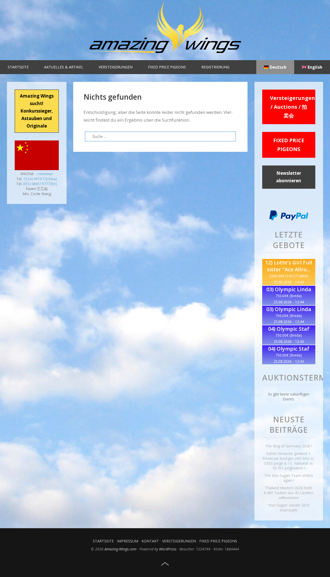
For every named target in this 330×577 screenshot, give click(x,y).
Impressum (127, 541)
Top (165, 564)
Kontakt (150, 541)
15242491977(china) (40, 178)
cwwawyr (45, 173)
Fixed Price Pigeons (167, 67)
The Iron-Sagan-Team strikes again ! (288, 478)
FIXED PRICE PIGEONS (288, 145)
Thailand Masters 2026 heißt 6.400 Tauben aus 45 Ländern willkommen (289, 492)
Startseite (18, 67)
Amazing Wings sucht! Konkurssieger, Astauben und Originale (37, 111)
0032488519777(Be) (40, 183)
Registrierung (215, 67)
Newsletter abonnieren (288, 177)
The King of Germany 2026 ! (288, 446)
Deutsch (277, 67)
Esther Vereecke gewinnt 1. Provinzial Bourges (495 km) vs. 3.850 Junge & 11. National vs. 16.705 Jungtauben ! (288, 461)
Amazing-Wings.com (120, 549)
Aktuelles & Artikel (63, 67)
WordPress (167, 549)
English (314, 67)
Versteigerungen (116, 67)
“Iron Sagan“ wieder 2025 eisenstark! (289, 507)
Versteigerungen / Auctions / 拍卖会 (292, 106)
